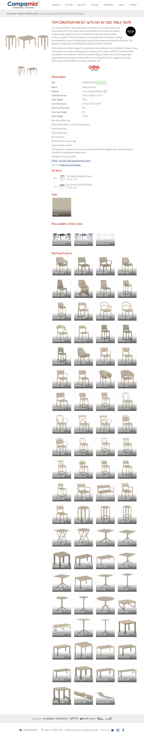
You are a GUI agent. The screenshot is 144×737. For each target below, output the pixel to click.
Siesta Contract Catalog (70, 164)
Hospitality (109, 5)
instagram (117, 730)
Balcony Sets (32, 13)
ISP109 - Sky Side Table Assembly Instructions (71, 160)
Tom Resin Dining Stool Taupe (79, 178)
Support (133, 5)
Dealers (94, 5)
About (121, 5)
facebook (123, 730)
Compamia (11, 13)
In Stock (69, 5)
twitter (112, 730)
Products (56, 5)
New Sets (82, 5)
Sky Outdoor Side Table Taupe (79, 186)
